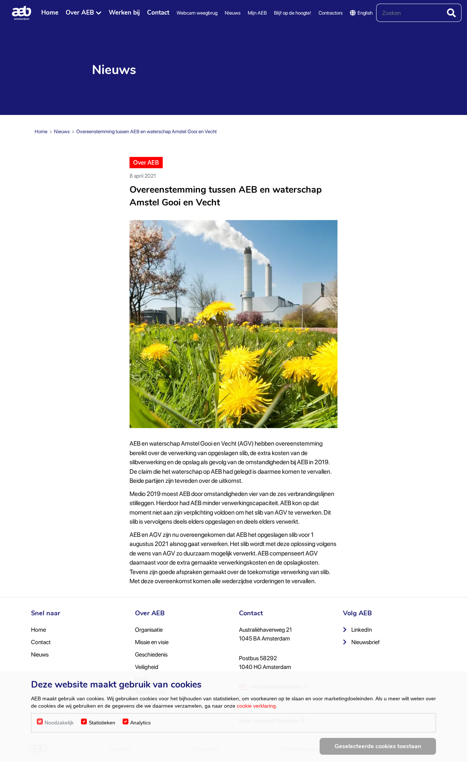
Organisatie (149, 629)
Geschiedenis (151, 654)
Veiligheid (146, 666)
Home (49, 12)
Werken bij (124, 12)
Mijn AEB (257, 13)
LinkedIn (361, 629)
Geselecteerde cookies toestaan (378, 746)
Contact (158, 12)
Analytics (140, 723)
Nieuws (232, 13)
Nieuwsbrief (365, 642)
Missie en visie (152, 642)
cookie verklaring (256, 706)
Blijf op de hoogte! (292, 13)
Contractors (331, 13)
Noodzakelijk (59, 723)
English (365, 13)
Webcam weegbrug (197, 13)
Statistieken (102, 723)
